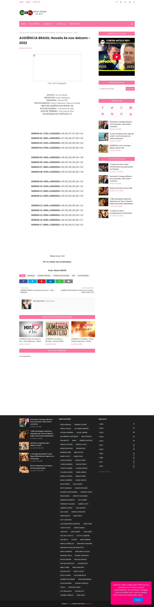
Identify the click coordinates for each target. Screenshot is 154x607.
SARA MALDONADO (84, 579)
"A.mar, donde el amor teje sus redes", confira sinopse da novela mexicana (122, 136)
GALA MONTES (81, 508)
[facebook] (117, 2)
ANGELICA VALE (81, 444)
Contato (36, 2)
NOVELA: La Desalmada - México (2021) (40, 444)
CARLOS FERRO (80, 460)
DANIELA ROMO (80, 476)
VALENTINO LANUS (74, 587)
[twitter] (121, 2)
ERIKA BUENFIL (65, 496)
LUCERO (74, 540)
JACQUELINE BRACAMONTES (70, 524)
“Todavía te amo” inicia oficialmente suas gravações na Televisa (121, 166)
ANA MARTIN (64, 440)
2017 (117, 462)
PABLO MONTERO (78, 567)
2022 (117, 441)
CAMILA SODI (78, 456)
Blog (69, 604)
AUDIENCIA (31, 276)
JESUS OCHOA (65, 528)
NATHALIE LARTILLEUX (67, 563)
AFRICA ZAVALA (65, 429)
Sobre (28, 2)
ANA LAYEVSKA (86, 436)
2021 (117, 445)
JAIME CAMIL (87, 524)
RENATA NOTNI (79, 571)
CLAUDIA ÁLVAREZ (66, 472)
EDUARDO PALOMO (81, 488)
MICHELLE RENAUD (80, 559)
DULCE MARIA (77, 484)
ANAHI (74, 440)
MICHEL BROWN (65, 559)
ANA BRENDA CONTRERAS (69, 436)
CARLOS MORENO (66, 464)
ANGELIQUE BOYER (66, 448)
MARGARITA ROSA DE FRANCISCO (72, 548)
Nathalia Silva (49, 301)
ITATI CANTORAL (66, 520)
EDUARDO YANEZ (86, 492)
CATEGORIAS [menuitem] (34, 24)
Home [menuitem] (23, 24)
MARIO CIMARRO (66, 551)
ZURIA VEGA (81, 595)
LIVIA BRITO (64, 540)
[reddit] (131, 107)
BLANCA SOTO (65, 456)
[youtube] (131, 113)
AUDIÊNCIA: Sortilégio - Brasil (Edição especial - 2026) (82, 340)
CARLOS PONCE (81, 464)
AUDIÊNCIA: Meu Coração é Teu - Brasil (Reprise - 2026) (30, 340)
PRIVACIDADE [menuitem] (75, 24)
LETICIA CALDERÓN (83, 536)
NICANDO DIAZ (83, 563)
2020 (117, 449)
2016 (117, 466)
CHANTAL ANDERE (66, 468)
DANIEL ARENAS (81, 472)
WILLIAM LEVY (79, 591)
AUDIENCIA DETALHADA (61, 276)
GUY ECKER (64, 512)
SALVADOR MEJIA (80, 575)
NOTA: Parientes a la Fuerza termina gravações (41, 467)
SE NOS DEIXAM (36, 33)
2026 (117, 424)
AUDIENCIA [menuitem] (60, 24)
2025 (117, 428)
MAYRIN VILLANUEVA (82, 555)
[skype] (112, 113)
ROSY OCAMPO (65, 575)
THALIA (62, 587)
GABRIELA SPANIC (66, 508)
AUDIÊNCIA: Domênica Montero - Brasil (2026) (54, 340)
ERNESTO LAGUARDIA (80, 496)
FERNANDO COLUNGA (67, 504)
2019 (117, 453)
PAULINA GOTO (65, 571)
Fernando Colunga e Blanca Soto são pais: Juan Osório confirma (121, 124)
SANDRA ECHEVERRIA (67, 579)
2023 (117, 437)
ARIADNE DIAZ (80, 448)
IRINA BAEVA (78, 516)
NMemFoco (89, 604)
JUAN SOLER (87, 532)
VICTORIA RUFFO (66, 591)
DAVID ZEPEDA (65, 484)
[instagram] (125, 2)
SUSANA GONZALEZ (81, 583)
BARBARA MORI (65, 452)
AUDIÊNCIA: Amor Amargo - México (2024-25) (121, 146)
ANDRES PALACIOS (86, 440)
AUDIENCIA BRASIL (44, 276)
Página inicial (24, 33)
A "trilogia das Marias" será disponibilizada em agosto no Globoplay (42, 456)
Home (21, 2)
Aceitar (137, 600)
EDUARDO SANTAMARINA (68, 492)
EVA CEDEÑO (82, 500)
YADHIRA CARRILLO (66, 595)
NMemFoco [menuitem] (48, 24)
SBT (73, 276)
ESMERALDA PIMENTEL (67, 500)
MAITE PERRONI (85, 540)
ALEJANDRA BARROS (81, 429)
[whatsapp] (133, 2)
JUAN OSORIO (75, 532)
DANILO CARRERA (66, 480)
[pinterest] (129, 2)
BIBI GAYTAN (78, 452)
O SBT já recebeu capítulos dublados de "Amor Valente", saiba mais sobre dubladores (121, 201)
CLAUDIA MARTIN (81, 468)
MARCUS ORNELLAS (67, 544)
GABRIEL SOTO (83, 504)
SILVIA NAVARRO (66, 583)
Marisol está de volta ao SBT (121, 188)
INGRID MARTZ (65, 516)
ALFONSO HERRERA (66, 432)
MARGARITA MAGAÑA (84, 544)
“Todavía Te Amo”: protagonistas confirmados (121, 212)
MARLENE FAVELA (66, 555)
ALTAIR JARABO (82, 432)
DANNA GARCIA (81, 480)
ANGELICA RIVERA (66, 444)
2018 (117, 458)
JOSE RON (63, 532)
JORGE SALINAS (79, 528)
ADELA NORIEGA (65, 425)
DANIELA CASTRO (66, 476)
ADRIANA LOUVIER (80, 425)
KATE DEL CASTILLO (66, 536)
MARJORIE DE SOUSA (82, 551)
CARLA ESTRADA (66, 460)
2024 (117, 432)
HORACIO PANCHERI (78, 512)
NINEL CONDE (64, 567)
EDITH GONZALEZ (66, 488)
